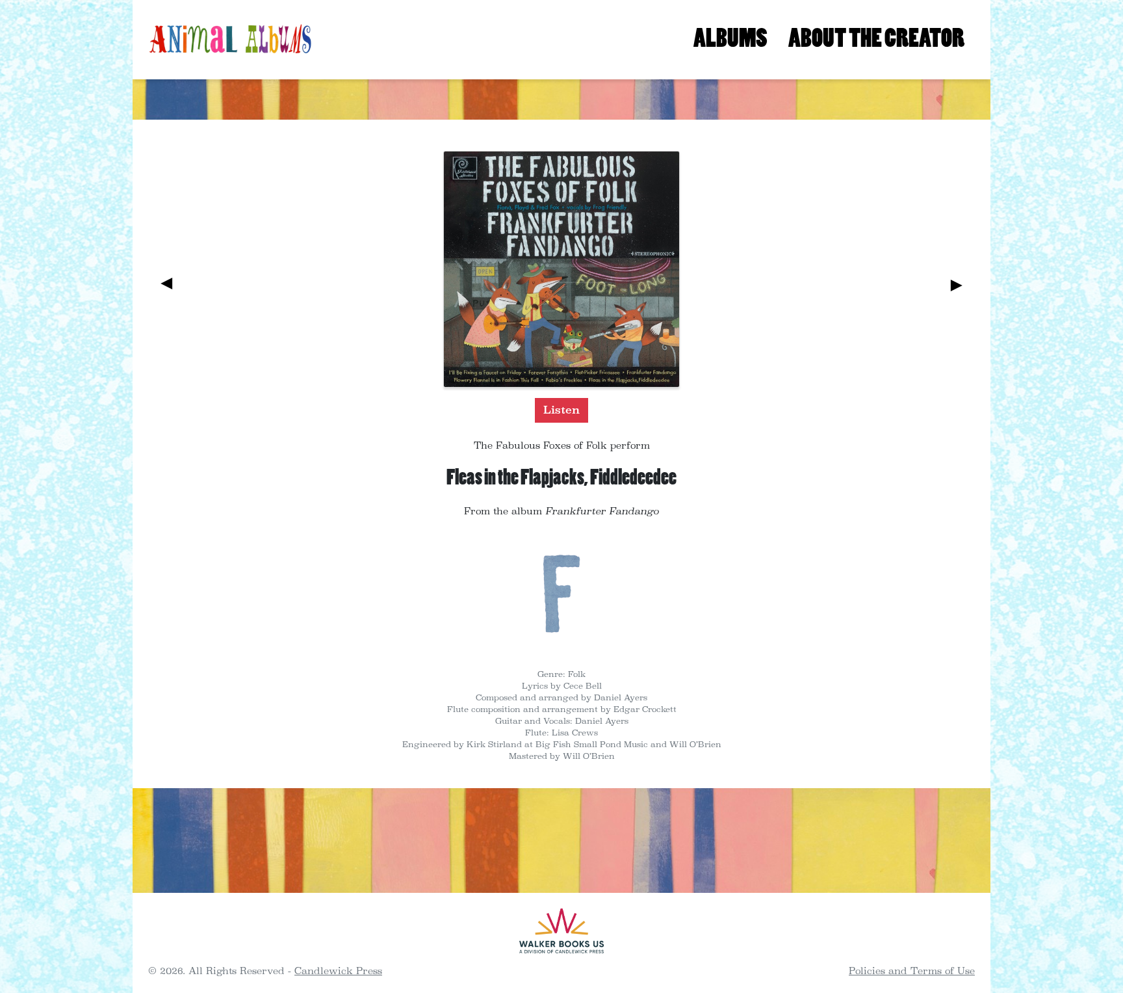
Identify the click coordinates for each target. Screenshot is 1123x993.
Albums (730, 39)
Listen (561, 410)
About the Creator (876, 39)
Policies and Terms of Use (912, 970)
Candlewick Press (338, 970)
